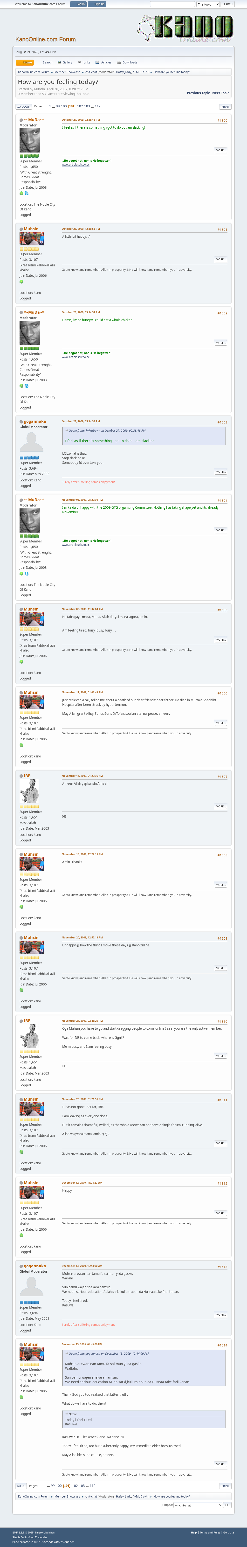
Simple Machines (45, 1532)
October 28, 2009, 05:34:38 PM (81, 421)
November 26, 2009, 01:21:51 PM (82, 1099)
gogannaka (35, 421)
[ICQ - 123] (21, 281)
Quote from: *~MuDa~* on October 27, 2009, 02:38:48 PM (107, 431)
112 (98, 106)
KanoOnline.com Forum (45, 39)
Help (194, 1532)
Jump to (167, 1505)
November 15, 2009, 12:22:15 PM (82, 854)
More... (221, 150)
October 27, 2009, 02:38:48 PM (81, 119)
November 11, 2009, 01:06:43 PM (82, 692)
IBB (27, 775)
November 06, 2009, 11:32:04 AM (82, 609)
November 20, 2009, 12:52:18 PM (82, 937)
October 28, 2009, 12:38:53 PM (81, 228)
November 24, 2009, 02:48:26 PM (82, 1020)
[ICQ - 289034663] (21, 193)
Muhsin (31, 228)
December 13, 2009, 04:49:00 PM (82, 1344)
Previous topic (198, 93)
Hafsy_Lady (123, 72)
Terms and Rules (210, 1532)
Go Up (21, 1486)
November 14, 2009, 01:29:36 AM (82, 775)
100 (64, 106)
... (54, 106)
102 (80, 106)
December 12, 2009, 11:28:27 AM (82, 1182)
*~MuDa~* (140, 72)
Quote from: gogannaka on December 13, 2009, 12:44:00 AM (109, 1354)
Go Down (23, 106)
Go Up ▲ (229, 1532)
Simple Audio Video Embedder (29, 1537)
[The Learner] (21, 286)
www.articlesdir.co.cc (75, 164)
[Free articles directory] (21, 198)
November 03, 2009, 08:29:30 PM (82, 499)
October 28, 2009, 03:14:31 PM (81, 312)
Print (225, 106)
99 (58, 106)
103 (87, 106)
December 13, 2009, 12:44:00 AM (82, 1266)
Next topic (220, 93)
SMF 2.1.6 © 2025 (23, 1532)
